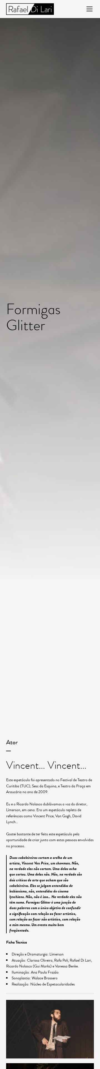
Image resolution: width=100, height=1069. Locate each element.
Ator (12, 742)
